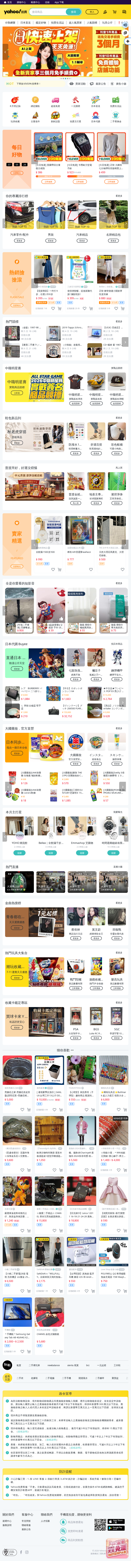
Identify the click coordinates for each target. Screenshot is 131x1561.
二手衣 (20, 1378)
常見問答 (26, 1520)
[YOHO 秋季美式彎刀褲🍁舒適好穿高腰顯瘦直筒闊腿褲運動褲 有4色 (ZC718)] (29, 831)
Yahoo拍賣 (15, 12)
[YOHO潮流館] (19, 835)
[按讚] (30, 619)
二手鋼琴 (99, 1378)
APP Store (116, 1521)
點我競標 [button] (76, 403)
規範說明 (22, 1431)
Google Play (116, 1528)
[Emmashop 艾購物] (82, 835)
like (53, 308)
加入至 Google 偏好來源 (125, 33)
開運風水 (83, 1378)
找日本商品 (116, 643)
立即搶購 (48, 181)
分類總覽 (10, 22)
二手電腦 (49, 1378)
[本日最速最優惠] (117, 1548)
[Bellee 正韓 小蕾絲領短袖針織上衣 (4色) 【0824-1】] (60, 831)
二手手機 (66, 1378)
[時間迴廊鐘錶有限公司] (113, 835)
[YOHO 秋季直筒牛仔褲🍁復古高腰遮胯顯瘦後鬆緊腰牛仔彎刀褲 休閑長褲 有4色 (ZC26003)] (14, 826)
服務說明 (7, 1525)
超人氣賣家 (75, 22)
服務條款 (94, 1554)
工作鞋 (117, 1365)
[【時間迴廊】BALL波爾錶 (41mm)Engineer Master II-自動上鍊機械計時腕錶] (123, 831)
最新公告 (26, 1529)
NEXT (126, 223)
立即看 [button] (17, 392)
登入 (92, 11)
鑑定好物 (41, 22)
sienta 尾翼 (73, 1365)
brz (87, 1365)
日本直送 (25, 22)
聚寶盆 (115, 1378)
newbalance (54, 1365)
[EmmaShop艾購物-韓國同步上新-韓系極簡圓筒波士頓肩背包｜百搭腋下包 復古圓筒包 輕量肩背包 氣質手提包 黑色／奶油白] (91, 831)
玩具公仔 (107, 22)
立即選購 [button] (76, 988)
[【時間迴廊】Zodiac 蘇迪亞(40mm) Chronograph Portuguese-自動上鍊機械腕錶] (123, 821)
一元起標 (101, 1365)
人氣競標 (92, 22)
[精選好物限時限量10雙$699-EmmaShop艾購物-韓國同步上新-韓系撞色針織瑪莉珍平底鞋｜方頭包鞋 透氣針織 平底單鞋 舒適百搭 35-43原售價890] (77, 826)
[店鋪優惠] (65, 52)
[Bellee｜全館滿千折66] (51, 835)
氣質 (19, 1365)
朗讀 (125, 25)
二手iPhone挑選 (25, 83)
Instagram (27, 1552)
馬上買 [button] (76, 503)
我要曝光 (17, 173)
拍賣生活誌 (57, 22)
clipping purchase (59, 308)
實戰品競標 (116, 367)
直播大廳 (117, 866)
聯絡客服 (26, 1525)
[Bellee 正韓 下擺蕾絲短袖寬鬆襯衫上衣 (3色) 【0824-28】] (60, 821)
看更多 (119, 195)
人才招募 (45, 1520)
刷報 (6, 1365)
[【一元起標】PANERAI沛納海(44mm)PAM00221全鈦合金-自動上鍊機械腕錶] (108, 826)
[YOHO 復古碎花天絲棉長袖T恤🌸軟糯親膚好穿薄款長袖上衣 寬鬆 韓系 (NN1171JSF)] (29, 821)
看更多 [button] (17, 442)
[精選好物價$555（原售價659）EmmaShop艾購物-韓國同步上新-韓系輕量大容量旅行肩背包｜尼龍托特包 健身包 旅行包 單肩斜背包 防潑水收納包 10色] (91, 821)
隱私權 (103, 1554)
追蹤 (19, 852)
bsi (10, 1552)
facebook (21, 1552)
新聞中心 (7, 1520)
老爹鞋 (34, 1378)
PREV (5, 223)
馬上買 (119, 467)
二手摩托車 (34, 1365)
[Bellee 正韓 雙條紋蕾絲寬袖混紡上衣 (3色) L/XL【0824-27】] (45, 826)
